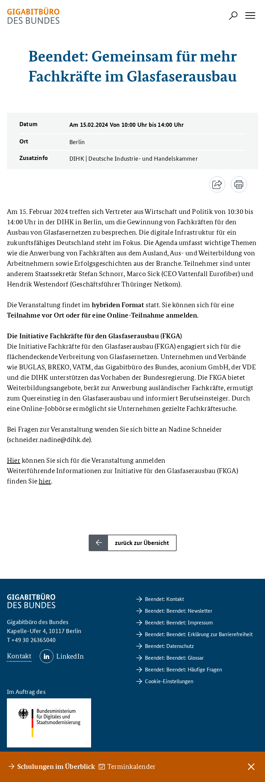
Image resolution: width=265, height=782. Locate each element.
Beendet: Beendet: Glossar (174, 657)
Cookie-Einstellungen (169, 681)
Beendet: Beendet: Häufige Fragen (183, 669)
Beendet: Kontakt (164, 598)
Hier (13, 460)
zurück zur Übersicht (142, 543)
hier (45, 481)
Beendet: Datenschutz (169, 645)
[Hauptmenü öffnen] (250, 15)
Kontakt (19, 656)
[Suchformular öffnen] (233, 15)
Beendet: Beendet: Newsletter (178, 610)
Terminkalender (132, 766)
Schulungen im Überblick (56, 766)
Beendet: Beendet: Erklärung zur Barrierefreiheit (199, 634)
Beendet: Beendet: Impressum (179, 622)
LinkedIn (70, 656)
